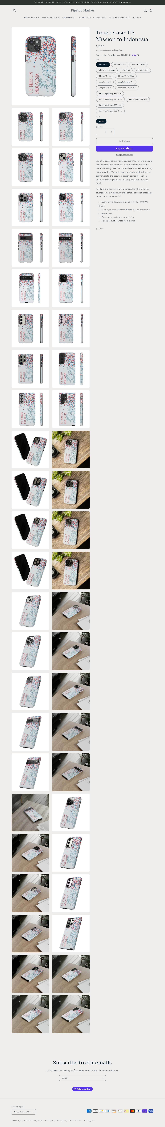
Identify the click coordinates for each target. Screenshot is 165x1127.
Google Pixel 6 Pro (126, 82)
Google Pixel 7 (105, 82)
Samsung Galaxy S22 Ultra (110, 111)
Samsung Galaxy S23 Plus (110, 94)
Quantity (99, 127)
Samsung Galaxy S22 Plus (110, 105)
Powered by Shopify (36, 1121)
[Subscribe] (103, 1078)
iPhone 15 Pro (120, 65)
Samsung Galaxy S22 (138, 99)
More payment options (124, 155)
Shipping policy (89, 1121)
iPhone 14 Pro (142, 70)
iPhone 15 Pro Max (107, 70)
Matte (101, 121)
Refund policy (50, 1121)
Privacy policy (62, 1121)
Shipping (99, 50)
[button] (14, 10)
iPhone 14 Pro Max (126, 76)
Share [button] (101, 229)
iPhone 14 (126, 70)
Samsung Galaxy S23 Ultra (110, 99)
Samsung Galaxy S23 (127, 88)
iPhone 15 (103, 65)
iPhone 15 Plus (138, 65)
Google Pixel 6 (105, 88)
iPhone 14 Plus (105, 76)
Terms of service (75, 1121)
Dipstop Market (23, 1121)
